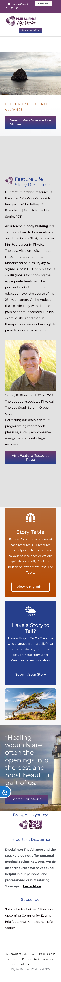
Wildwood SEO (40, 964)
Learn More (32, 886)
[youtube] (17, 8)
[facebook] (6, 8)
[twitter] (12, 8)
